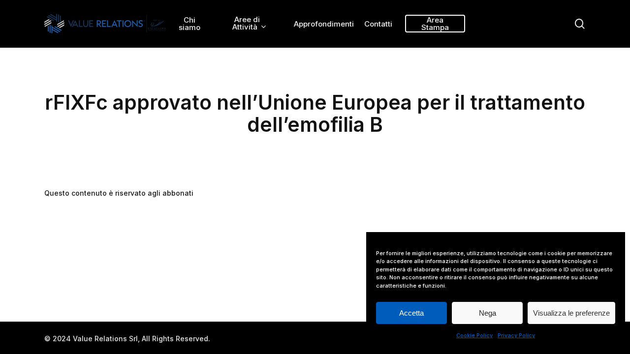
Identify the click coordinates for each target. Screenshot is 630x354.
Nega (487, 313)
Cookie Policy (474, 335)
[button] (611, 5)
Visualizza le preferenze (571, 313)
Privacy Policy (516, 335)
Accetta (411, 313)
